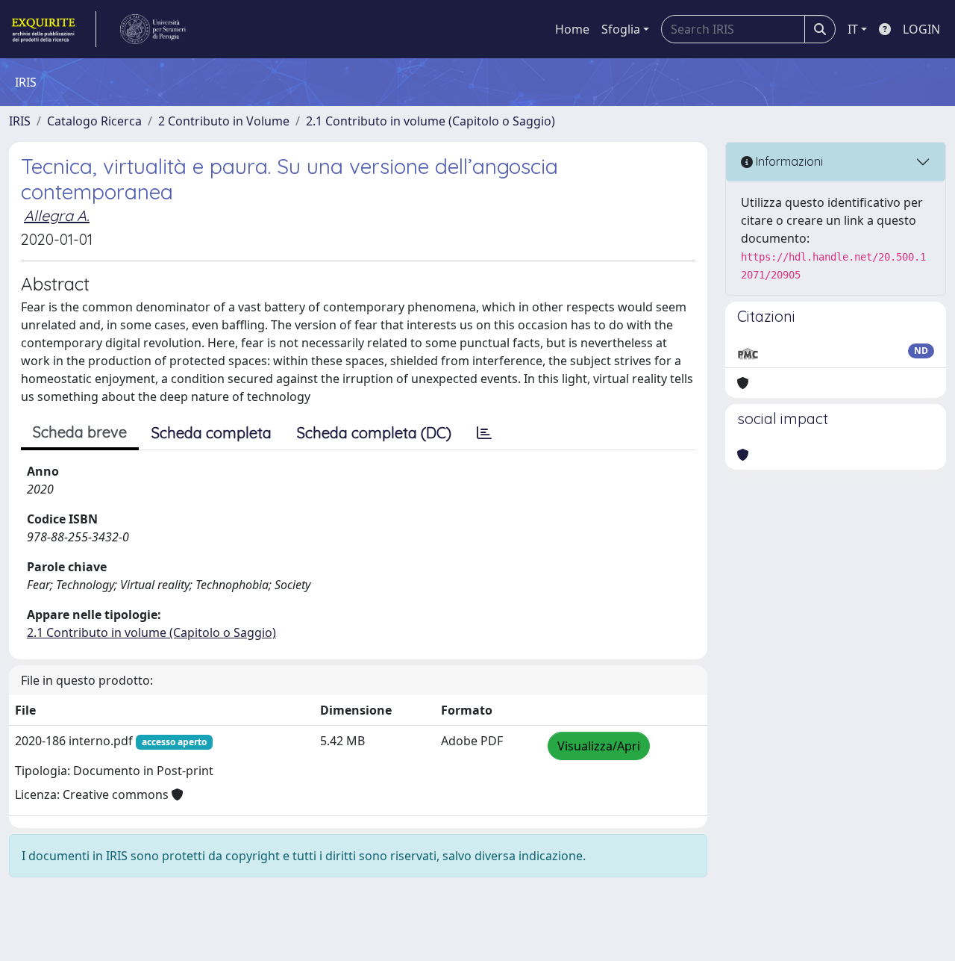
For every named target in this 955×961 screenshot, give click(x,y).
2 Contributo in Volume (223, 121)
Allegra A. (57, 215)
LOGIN (921, 29)
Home (572, 29)
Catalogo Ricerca (94, 121)
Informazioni (788, 161)
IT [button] (853, 29)
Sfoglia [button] (620, 29)
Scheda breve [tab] (80, 432)
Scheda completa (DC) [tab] (374, 432)
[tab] (484, 433)
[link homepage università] (153, 29)
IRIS (20, 121)
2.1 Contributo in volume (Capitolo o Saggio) (430, 121)
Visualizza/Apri (598, 746)
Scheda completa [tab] (211, 432)
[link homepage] (52, 29)
